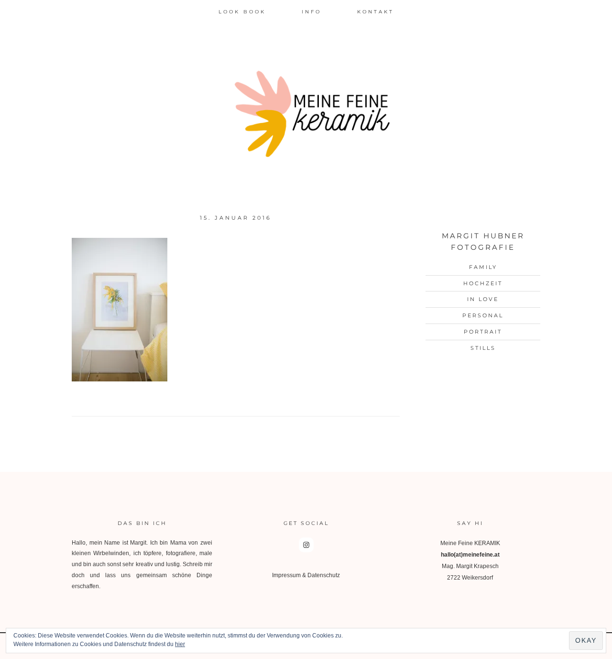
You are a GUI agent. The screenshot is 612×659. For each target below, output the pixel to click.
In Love (483, 299)
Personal (482, 315)
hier (180, 644)
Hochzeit (483, 283)
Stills (483, 348)
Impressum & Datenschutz (306, 575)
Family (483, 267)
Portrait (483, 331)
